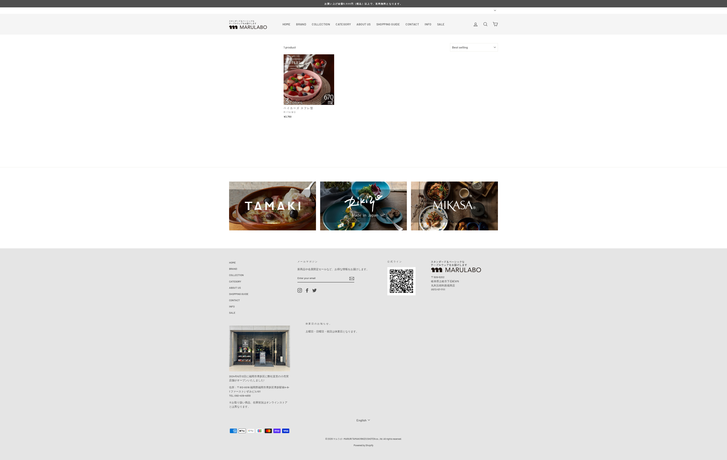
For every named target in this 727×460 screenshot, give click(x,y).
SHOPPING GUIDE (388, 24)
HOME (286, 24)
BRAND (301, 24)
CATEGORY (343, 24)
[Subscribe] (351, 278)
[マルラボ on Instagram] (299, 290)
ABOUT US (363, 24)
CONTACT (412, 24)
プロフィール (248, 10)
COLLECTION (321, 24)
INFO (428, 24)
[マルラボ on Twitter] (314, 290)
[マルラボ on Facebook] (307, 290)
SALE (441, 24)
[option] (363, 3)
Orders (233, 10)
